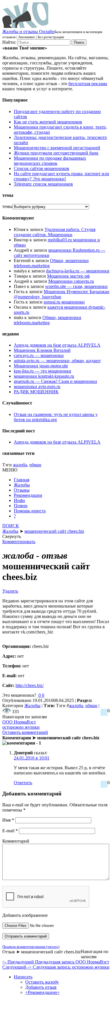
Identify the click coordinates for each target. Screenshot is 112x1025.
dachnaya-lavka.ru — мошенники (77, 270)
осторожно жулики (21, 727)
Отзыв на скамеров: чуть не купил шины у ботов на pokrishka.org (56, 417)
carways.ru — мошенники (39, 355)
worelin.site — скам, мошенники (76, 286)
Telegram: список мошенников (43, 184)
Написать (23, 976)
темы (7, 206)
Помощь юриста (30, 510)
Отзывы (22, 490)
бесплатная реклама (87, 83)
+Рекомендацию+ (42, 992)
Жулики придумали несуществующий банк (56, 152)
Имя (8, 820)
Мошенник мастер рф (68, 276)
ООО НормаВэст (19, 721)
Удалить (10, 591)
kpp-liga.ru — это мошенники (42, 371)
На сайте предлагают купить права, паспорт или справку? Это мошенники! (61, 176)
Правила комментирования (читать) (30, 946)
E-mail (10, 830)
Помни (21, 505)
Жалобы (22, 484)
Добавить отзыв (41, 987)
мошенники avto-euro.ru (37, 386)
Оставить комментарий (25, 732)
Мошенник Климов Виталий (42, 350)
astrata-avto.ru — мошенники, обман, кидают (57, 360)
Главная (21, 479)
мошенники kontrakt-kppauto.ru (44, 376)
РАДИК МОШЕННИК (36, 391)
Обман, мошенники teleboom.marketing (47, 320)
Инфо (19, 500)
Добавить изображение (25, 915)
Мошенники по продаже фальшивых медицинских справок (50, 161)
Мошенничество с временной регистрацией (57, 147)
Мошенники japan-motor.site (41, 365)
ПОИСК (10, 525)
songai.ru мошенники (64, 301)
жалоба (20, 464)
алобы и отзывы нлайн (28, 31)
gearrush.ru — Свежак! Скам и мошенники (55, 381)
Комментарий (15, 841)
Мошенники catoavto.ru (71, 281)
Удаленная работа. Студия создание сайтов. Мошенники (54, 232)
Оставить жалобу (42, 982)
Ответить (23, 782)
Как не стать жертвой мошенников (48, 121)
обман (35, 464)
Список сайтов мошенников (41, 168)
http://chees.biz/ (30, 685)
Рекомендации (28, 495)
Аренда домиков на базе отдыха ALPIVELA (57, 345)
